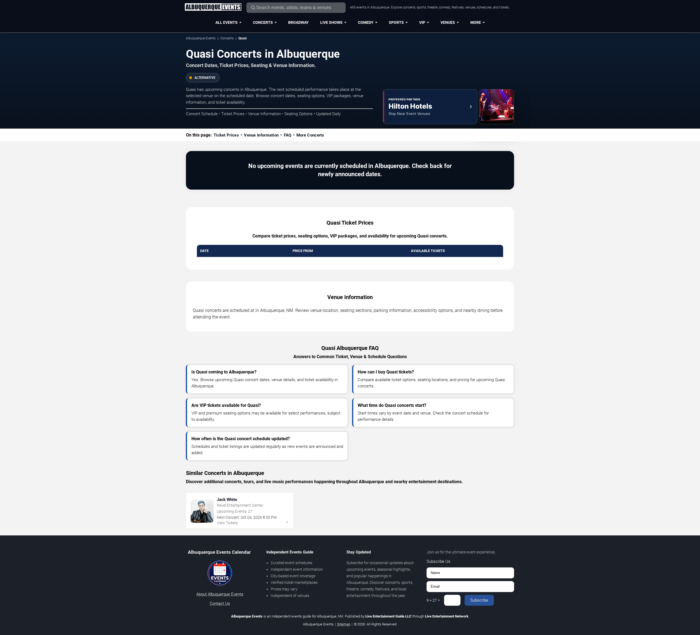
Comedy (366, 22)
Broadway (298, 22)
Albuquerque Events (200, 38)
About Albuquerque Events (219, 594)
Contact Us (220, 603)
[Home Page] (213, 7)
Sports (396, 22)
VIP (422, 22)
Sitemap (343, 624)
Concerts (263, 22)
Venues (448, 22)
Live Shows (331, 22)
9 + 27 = (433, 600)
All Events (226, 22)
